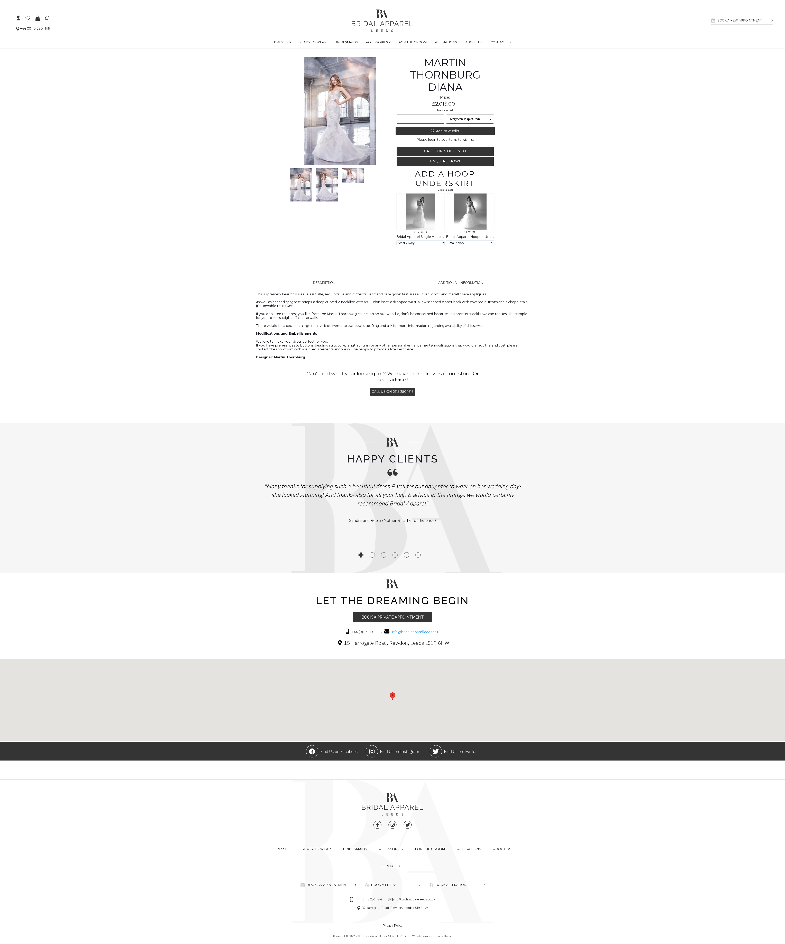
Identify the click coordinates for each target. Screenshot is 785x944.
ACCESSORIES (377, 42)
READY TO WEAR (312, 42)
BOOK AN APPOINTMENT (327, 885)
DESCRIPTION (324, 283)
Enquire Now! (445, 161)
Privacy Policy (393, 925)
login (432, 140)
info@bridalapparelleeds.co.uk (416, 632)
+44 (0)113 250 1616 (34, 28)
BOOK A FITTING (384, 885)
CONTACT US (501, 42)
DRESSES (281, 42)
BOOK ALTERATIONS (451, 885)
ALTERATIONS (446, 42)
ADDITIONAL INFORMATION (460, 283)
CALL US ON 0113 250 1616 (392, 392)
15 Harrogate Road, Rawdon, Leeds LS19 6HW (395, 908)
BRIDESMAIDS (346, 42)
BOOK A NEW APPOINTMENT (739, 20)
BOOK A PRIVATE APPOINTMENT (392, 617)
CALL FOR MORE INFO (445, 151)
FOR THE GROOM (413, 42)
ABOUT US (473, 42)
